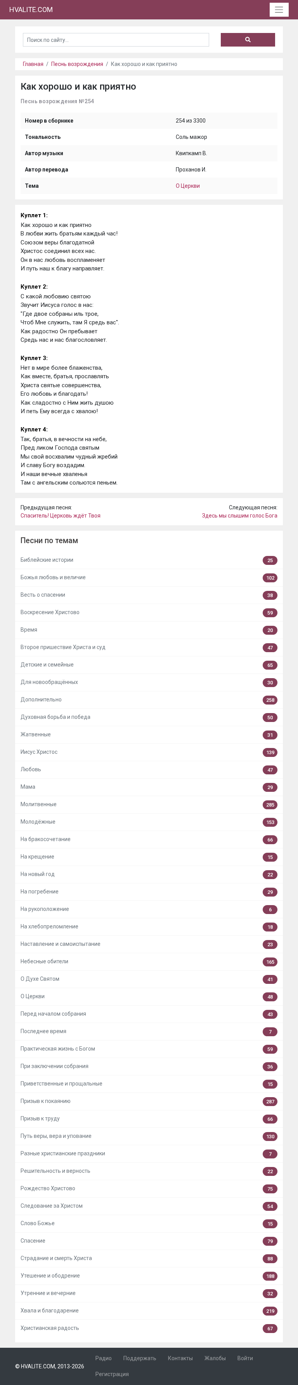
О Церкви (188, 186)
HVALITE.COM (31, 9)
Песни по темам (49, 540)
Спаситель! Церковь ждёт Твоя (60, 515)
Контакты (180, 1358)
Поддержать (139, 1358)
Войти (245, 1358)
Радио (103, 1358)
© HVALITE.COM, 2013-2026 (49, 1366)
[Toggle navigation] (279, 9)
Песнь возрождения (77, 64)
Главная (33, 64)
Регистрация (112, 1374)
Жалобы (215, 1358)
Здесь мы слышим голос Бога (239, 515)
